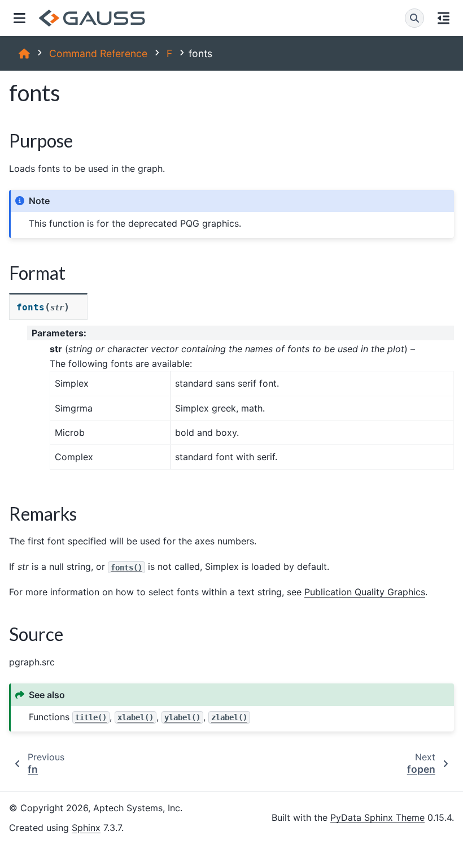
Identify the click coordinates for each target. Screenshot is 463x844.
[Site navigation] (19, 18)
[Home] (24, 53)
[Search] (414, 18)
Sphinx (86, 827)
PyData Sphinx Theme (377, 817)
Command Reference (98, 53)
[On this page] (443, 18)
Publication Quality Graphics (364, 592)
